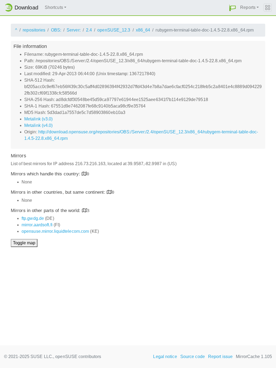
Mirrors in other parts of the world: (46, 210)
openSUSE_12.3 (113, 30)
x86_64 (143, 30)
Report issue (220, 356)
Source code (192, 356)
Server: (74, 30)
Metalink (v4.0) (38, 125)
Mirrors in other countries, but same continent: (59, 192)
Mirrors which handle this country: (46, 173)
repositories (34, 30)
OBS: (56, 30)
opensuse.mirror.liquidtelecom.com (55, 231)
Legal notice (165, 356)
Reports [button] (248, 7)
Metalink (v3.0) (38, 119)
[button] (232, 7)
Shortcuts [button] (54, 7)
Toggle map (24, 243)
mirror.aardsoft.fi (37, 225)
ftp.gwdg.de (33, 218)
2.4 (89, 30)
